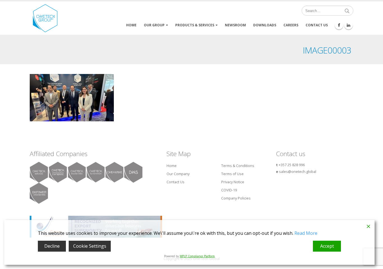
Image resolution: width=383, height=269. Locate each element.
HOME (131, 25)
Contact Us (175, 182)
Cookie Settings (89, 246)
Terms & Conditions (237, 165)
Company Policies (236, 198)
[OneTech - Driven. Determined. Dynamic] (45, 18)
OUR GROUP (154, 25)
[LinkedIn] (348, 25)
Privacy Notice (232, 182)
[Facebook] (339, 25)
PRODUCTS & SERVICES (194, 25)
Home (172, 165)
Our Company (178, 173)
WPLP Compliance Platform (197, 256)
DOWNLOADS (264, 25)
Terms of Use (232, 173)
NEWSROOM (235, 25)
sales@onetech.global (297, 171)
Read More (305, 233)
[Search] (347, 10)
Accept (327, 246)
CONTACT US (317, 25)
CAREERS (290, 25)
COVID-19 (229, 190)
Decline (52, 246)
